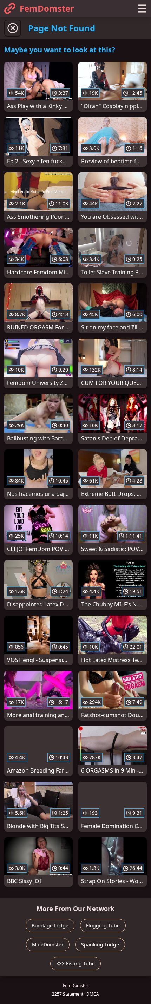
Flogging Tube (103, 925)
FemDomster (47, 8)
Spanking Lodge (100, 944)
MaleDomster (48, 944)
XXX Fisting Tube (75, 963)
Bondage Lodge (50, 925)
